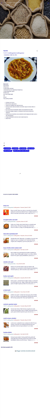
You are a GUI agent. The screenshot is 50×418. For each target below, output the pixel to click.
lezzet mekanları (16, 9)
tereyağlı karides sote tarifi (10, 219)
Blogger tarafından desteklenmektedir (25, 351)
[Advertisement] (45, 32)
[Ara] (48, 3)
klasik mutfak (31, 148)
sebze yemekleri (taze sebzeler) (21, 150)
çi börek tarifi (6, 290)
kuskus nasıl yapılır (8, 276)
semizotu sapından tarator (10, 304)
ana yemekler (7, 148)
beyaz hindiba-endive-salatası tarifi (12, 248)
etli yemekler (23, 148)
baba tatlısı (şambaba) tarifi (10, 233)
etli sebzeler (15, 148)
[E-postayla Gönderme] (4, 146)
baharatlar (26, 9)
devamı (36, 216)
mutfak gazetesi (13, 3)
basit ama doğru (35, 9)
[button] (37, 51)
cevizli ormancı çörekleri (9, 318)
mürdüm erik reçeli (8, 262)
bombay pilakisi (7, 332)
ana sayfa (7, 9)
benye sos (6, 205)
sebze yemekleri (8, 150)
